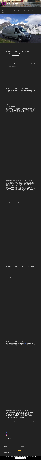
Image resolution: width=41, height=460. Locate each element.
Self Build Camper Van (13, 8)
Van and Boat (13, 3)
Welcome (3, 8)
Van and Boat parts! (33, 10)
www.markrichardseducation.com (6, 453)
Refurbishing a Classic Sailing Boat (22, 8)
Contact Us (3, 12)
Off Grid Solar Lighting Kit (25, 10)
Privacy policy (22, 458)
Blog (7, 8)
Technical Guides (31, 8)
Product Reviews (4, 10)
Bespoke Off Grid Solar (17, 10)
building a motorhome (15, 55)
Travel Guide (10, 10)
